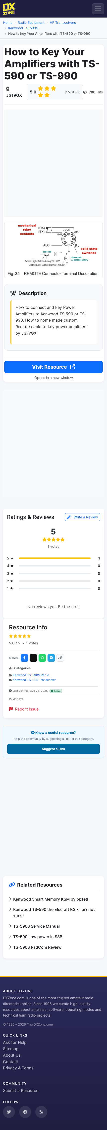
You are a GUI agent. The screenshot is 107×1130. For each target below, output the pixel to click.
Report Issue (26, 709)
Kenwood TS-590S (23, 28)
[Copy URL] (60, 658)
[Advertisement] (53, 163)
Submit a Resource (20, 1090)
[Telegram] (51, 658)
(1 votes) (72, 92)
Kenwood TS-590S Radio (31, 675)
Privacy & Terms (18, 1067)
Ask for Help (15, 1042)
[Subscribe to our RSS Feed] (41, 1112)
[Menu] (98, 8)
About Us (12, 1055)
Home (7, 23)
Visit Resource (50, 367)
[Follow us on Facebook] (25, 1112)
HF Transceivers (63, 23)
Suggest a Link (53, 749)
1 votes (32, 643)
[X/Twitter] (33, 658)
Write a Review (85, 517)
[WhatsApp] (42, 658)
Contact (10, 1061)
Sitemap (10, 1048)
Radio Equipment (31, 23)
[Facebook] (24, 658)
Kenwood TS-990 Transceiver (34, 680)
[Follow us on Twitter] (9, 1112)
